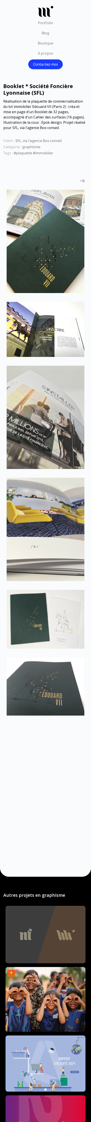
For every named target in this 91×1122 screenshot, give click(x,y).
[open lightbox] (45, 243)
